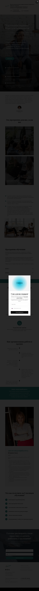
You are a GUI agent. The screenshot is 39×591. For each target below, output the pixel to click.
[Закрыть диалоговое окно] (37, 1)
